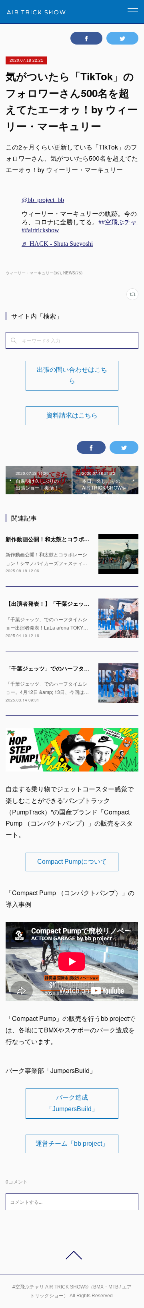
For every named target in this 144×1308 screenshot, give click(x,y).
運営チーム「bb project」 (72, 1143)
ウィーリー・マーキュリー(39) (33, 273)
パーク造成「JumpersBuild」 (72, 1103)
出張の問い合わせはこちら (72, 375)
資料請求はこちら (72, 415)
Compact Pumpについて (72, 861)
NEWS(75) (72, 273)
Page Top (72, 1255)
